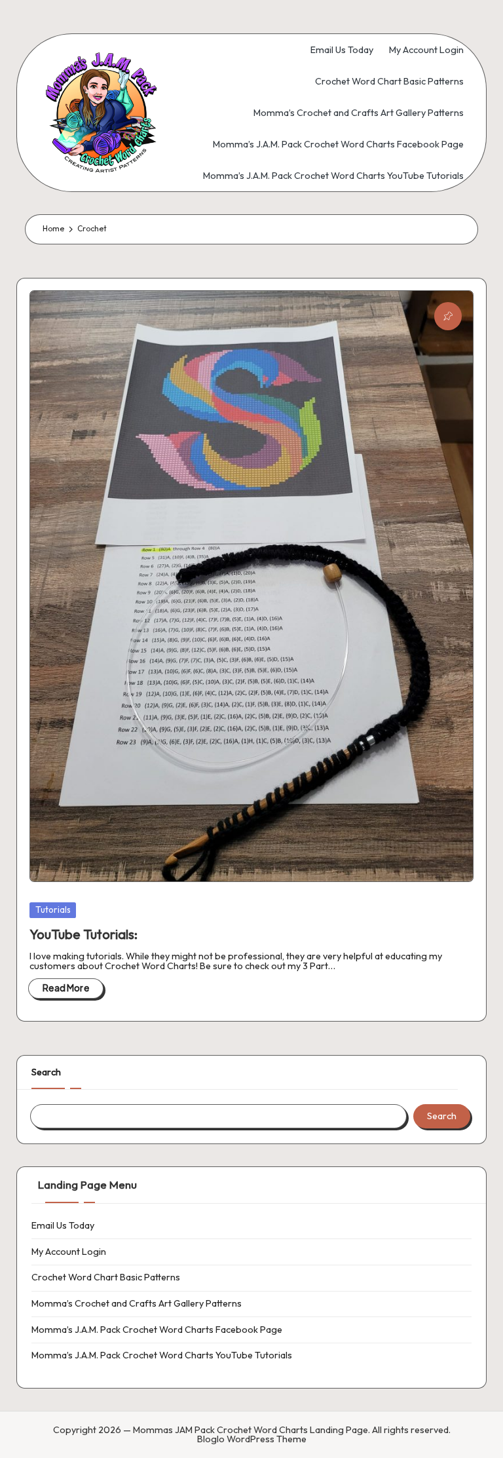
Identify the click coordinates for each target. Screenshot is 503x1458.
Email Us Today (62, 1225)
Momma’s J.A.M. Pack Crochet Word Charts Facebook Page (156, 1329)
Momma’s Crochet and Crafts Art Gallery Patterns (136, 1303)
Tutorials (53, 909)
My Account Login (68, 1251)
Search (46, 1072)
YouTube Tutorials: (83, 934)
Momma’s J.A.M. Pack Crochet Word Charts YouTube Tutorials (161, 1355)
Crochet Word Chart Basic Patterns (105, 1277)
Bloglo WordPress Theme (252, 1439)
